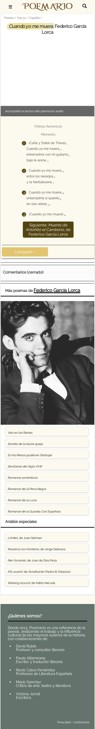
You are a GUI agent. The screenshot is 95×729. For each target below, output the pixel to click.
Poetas (9, 18)
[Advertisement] (47, 69)
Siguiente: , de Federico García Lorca (48, 229)
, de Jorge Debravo (36, 549)
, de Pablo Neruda (31, 583)
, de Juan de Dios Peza (32, 560)
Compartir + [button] (25, 252)
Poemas (37, 711)
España (35, 18)
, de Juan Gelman (25, 538)
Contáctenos (81, 722)
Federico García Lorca (57, 290)
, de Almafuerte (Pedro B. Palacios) (39, 571)
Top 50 (21, 18)
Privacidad (64, 722)
